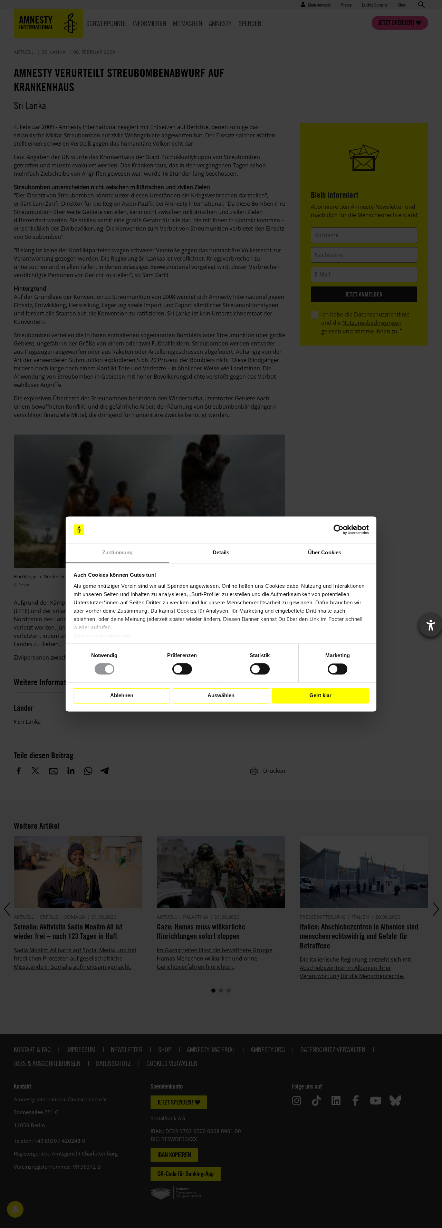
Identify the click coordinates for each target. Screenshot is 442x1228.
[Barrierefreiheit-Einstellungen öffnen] (430, 625)
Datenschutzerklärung (102, 636)
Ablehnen (121, 696)
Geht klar (320, 696)
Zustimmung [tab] (117, 552)
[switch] (182, 669)
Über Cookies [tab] (324, 552)
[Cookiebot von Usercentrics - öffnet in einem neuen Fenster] (338, 530)
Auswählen (221, 696)
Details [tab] (221, 552)
